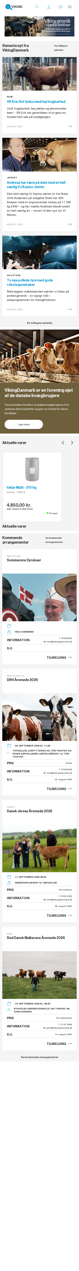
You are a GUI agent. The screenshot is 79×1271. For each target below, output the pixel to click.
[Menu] (69, 7)
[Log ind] (49, 7)
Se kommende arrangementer (54, 539)
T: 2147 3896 (65, 1024)
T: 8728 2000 (65, 896)
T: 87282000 (65, 638)
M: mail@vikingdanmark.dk (58, 641)
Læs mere (24, 424)
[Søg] (37, 7)
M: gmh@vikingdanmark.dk (57, 1027)
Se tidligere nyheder (61, 47)
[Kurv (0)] (60, 7)
